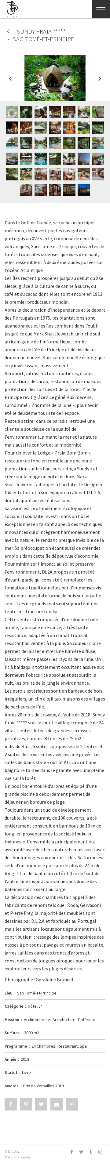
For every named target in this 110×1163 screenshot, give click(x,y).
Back (8, 31)
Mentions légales (18, 1157)
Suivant (99, 81)
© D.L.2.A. (12, 1151)
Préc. (11, 81)
